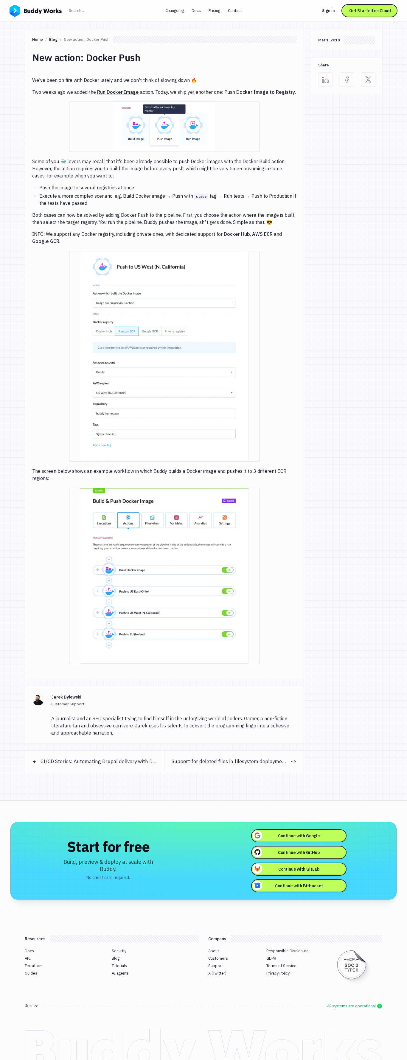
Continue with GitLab (299, 869)
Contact (235, 10)
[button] (164, 127)
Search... (89, 10)
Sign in (328, 10)
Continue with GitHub (299, 852)
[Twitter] (368, 79)
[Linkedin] (325, 79)
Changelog (174, 10)
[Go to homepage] (36, 10)
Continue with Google (299, 835)
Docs (196, 10)
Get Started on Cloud (370, 10)
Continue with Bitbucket (299, 885)
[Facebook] (347, 79)
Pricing (214, 10)
